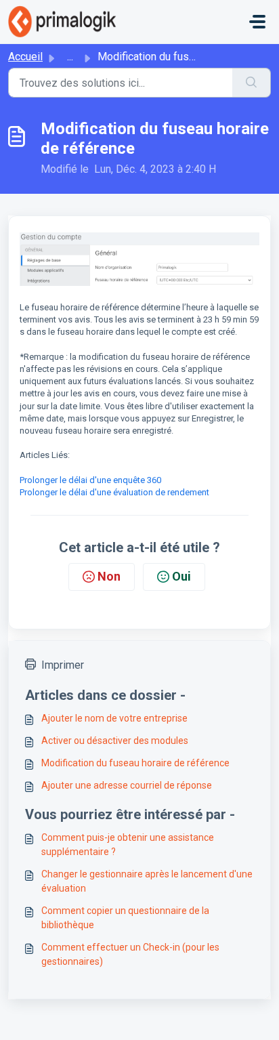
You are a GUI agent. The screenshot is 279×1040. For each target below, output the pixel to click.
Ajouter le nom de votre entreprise (114, 718)
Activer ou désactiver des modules (114, 740)
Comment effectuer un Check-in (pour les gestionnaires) (130, 954)
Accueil (25, 56)
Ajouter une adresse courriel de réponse (126, 785)
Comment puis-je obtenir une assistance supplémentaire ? (127, 844)
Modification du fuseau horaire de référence (135, 762)
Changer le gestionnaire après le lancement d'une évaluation (147, 881)
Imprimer (62, 665)
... (70, 56)
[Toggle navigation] (257, 21)
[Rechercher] (251, 83)
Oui (181, 576)
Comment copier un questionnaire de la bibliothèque (125, 917)
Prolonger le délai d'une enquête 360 (90, 480)
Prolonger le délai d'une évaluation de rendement (114, 492)
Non (109, 576)
